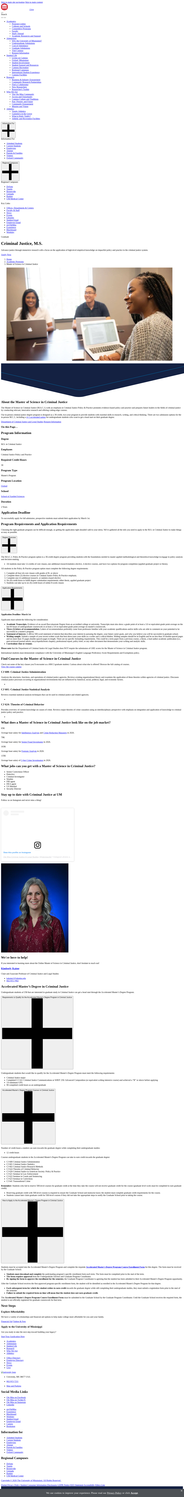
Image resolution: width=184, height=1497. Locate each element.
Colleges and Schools (21, 26)
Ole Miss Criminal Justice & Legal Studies (21, 857)
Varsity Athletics (19, 111)
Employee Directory (15, 1360)
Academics (11, 21)
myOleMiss (11, 225)
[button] (2, 12)
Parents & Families (14, 153)
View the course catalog (11, 667)
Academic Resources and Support (26, 36)
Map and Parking (13, 1386)
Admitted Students (14, 143)
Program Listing (19, 24)
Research (10, 77)
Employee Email (13, 222)
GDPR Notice (64, 1485)
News (8, 213)
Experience (11, 227)
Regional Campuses (20, 70)
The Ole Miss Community (23, 94)
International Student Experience (26, 72)
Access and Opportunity (22, 97)
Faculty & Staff (13, 210)
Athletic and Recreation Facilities (26, 118)
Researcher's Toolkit (20, 89)
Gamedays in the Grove (22, 114)
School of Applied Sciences (13, 496)
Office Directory (13, 1358)
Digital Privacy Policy (10, 1485)
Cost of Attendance (20, 46)
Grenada (10, 194)
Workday (10, 232)
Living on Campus (20, 58)
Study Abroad (18, 33)
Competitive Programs (21, 29)
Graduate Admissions (21, 48)
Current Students (13, 146)
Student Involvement (20, 63)
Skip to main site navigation (13, 2)
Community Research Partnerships (26, 82)
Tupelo (9, 189)
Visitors (9, 155)
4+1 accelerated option (36, 417)
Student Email (12, 220)
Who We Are (12, 92)
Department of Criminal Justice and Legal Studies (22, 422)
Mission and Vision (20, 106)
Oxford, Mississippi (20, 60)
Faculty (15, 31)
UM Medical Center (15, 199)
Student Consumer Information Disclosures (38, 1485)
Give (32, 9)
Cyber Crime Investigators (32, 760)
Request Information (20, 53)
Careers (9, 1424)
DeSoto (9, 186)
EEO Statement (76, 1485)
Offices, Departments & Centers (20, 208)
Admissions (11, 38)
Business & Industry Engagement (26, 80)
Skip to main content (34, 2)
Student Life (11, 55)
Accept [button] (134, 1493)
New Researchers (19, 87)
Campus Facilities (19, 75)
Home (9, 259)
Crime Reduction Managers (55, 733)
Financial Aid (7, 1321)
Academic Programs (15, 262)
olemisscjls (46, 857)
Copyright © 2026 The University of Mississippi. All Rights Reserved (31, 1480)
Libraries (10, 218)
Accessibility (89, 1485)
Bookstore (10, 1426)
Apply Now (6, 255)
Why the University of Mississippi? (27, 41)
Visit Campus (17, 50)
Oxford (4, 486)
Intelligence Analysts (30, 733)
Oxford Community (14, 158)
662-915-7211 (12, 1381)
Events (9, 215)
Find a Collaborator (20, 84)
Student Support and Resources (25, 65)
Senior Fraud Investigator (32, 742)
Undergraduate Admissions (23, 43)
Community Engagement (22, 104)
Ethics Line (100, 1485)
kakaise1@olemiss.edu (16, 978)
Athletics (10, 109)
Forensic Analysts (29, 751)
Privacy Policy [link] (114, 1493)
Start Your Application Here (13, 1336)
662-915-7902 (12, 981)
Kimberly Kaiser (10, 968)
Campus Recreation (20, 67)
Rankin (9, 196)
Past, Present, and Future (22, 101)
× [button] (181, 1491)
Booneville (11, 191)
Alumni (9, 151)
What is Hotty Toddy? (21, 116)
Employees (11, 148)
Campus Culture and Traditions (25, 99)
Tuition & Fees (19, 1321)
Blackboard (11, 230)
